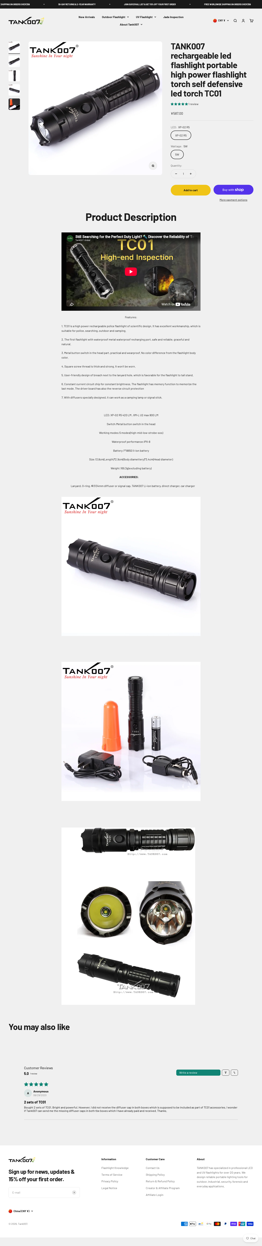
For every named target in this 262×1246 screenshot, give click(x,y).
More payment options (233, 199)
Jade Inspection (173, 17)
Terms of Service (111, 1174)
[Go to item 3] (14, 76)
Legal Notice (109, 1188)
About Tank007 (129, 24)
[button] (179, 104)
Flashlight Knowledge (115, 1167)
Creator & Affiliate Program (163, 1188)
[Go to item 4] (14, 90)
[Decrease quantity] (176, 173)
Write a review (188, 1072)
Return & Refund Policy (160, 1181)
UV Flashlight (144, 17)
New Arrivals (87, 17)
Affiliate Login (154, 1194)
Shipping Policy (155, 1174)
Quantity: (176, 165)
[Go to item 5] (14, 104)
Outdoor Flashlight (113, 17)
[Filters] (225, 1073)
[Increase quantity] (191, 173)
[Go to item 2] (14, 62)
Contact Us (153, 1167)
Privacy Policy (109, 1181)
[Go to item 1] (14, 47)
